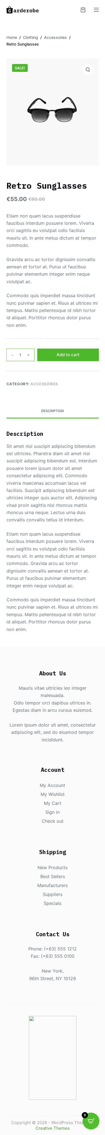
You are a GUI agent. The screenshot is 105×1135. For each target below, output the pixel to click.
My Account (52, 785)
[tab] (52, 411)
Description (52, 411)
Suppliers (52, 894)
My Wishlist (53, 794)
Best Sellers (52, 876)
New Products (52, 867)
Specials (52, 903)
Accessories (44, 384)
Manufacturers (52, 885)
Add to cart (68, 354)
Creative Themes (53, 1128)
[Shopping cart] (83, 10)
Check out (53, 821)
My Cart (52, 803)
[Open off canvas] (96, 9)
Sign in (52, 812)
